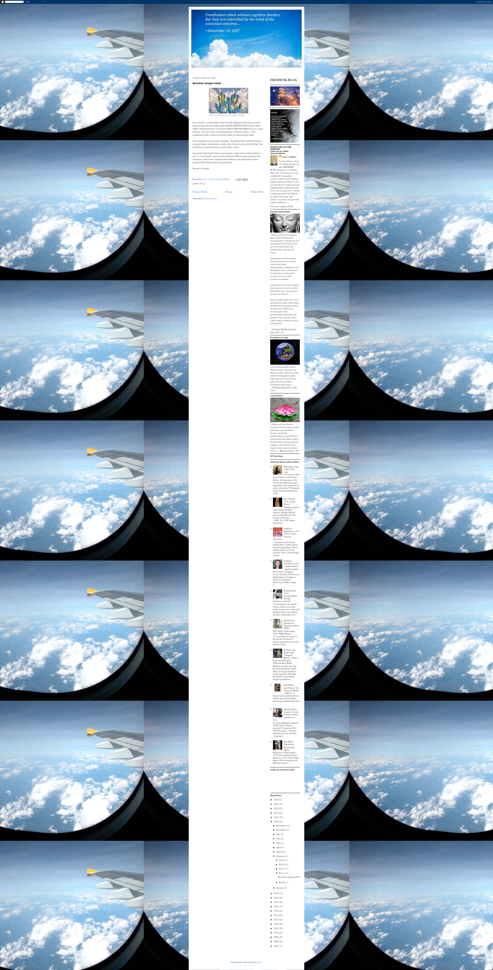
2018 (276, 897)
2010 (276, 932)
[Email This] (237, 179)
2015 (276, 910)
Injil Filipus (289, 684)
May (278, 842)
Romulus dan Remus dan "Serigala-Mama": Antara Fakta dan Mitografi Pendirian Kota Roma (285, 656)
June (278, 838)
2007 (276, 945)
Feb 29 (282, 860)
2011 (276, 928)
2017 (276, 902)
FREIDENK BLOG (283, 79)
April (279, 847)
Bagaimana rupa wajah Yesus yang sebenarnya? (286, 472)
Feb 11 (282, 873)
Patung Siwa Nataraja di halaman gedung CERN (291, 624)
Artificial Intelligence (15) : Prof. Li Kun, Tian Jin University (286, 533)
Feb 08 (282, 882)
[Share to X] (242, 179)
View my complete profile (281, 206)
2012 (276, 923)
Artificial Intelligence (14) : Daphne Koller (291, 563)
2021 (276, 817)
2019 (276, 893)
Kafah (202, 183)
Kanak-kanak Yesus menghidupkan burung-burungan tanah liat (285, 596)
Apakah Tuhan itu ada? (285, 714)
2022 (276, 812)
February (280, 856)
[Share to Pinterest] (246, 179)
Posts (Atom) (211, 198)
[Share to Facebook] (244, 179)
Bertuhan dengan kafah (207, 83)
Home (229, 192)
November (281, 829)
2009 (276, 937)
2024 (276, 804)
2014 (276, 915)
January (280, 887)
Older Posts (257, 192)
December (281, 825)
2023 (276, 808)
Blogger (258, 962)
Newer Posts (200, 192)
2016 (276, 906)
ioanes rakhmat (289, 156)
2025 (276, 799)
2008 (276, 941)
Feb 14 (282, 868)
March (279, 851)
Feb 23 (282, 864)
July (278, 834)
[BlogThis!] (239, 179)
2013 (276, 919)
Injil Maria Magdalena (289, 743)
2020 (276, 821)
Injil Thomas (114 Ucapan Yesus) (289, 501)
